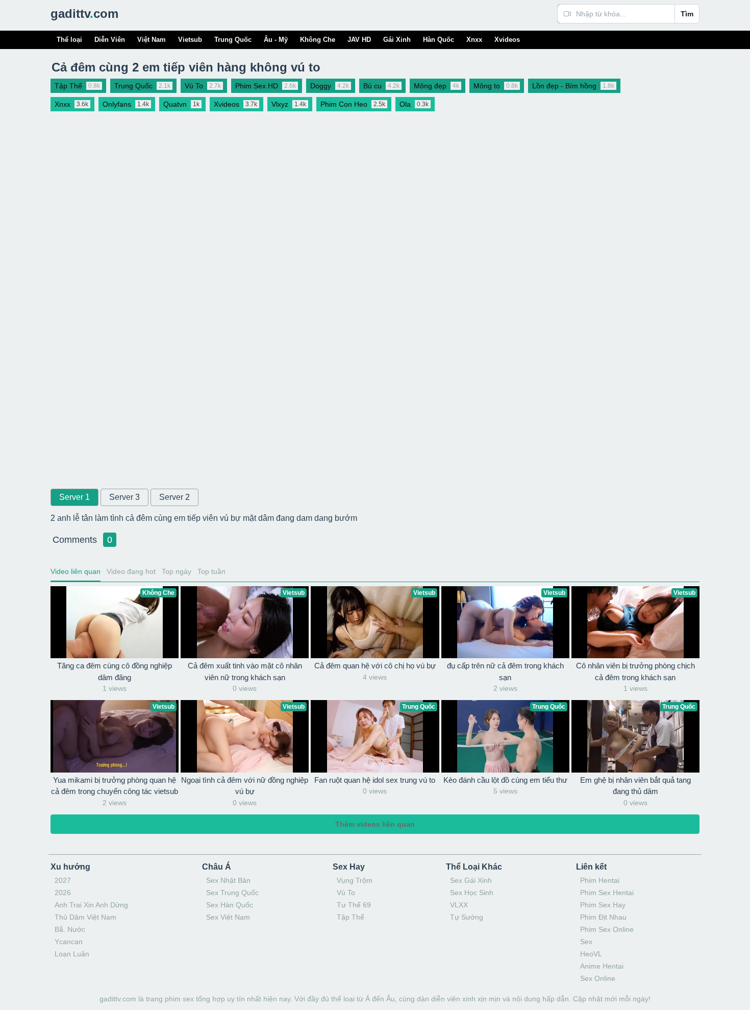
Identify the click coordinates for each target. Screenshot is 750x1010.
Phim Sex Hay (603, 905)
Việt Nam (151, 39)
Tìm (687, 14)
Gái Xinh (397, 39)
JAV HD (359, 39)
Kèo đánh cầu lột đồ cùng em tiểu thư (505, 780)
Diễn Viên (109, 39)
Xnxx (474, 39)
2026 (63, 892)
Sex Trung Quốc (232, 892)
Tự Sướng (466, 917)
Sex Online (597, 978)
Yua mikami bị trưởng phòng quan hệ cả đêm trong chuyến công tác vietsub (114, 786)
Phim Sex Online (607, 929)
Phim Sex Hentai (607, 892)
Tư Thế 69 (354, 905)
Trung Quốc (233, 39)
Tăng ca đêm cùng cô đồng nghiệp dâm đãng (114, 671)
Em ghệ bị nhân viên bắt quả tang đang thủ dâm (635, 786)
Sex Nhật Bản (228, 880)
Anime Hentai (601, 966)
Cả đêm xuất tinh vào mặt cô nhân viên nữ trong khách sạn (245, 671)
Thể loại (69, 39)
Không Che (317, 39)
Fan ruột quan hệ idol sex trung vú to (374, 780)
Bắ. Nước (70, 929)
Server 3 (124, 497)
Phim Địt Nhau (603, 917)
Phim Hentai (599, 880)
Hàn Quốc (438, 39)
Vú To (346, 892)
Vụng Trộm (354, 880)
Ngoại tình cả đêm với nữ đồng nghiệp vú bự (244, 786)
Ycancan (69, 941)
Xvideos (507, 39)
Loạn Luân (72, 954)
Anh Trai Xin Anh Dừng (91, 905)
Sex (586, 941)
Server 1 (74, 497)
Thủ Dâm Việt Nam (85, 917)
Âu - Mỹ (276, 39)
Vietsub (190, 39)
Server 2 (174, 497)
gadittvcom (84, 13)
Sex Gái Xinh (471, 880)
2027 (63, 880)
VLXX (459, 905)
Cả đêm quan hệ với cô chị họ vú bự (375, 665)
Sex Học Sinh (471, 892)
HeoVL (591, 954)
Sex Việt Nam (228, 917)
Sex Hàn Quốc (229, 905)
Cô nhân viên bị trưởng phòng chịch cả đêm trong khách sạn (635, 671)
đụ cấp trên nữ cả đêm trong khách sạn (505, 671)
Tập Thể (350, 917)
